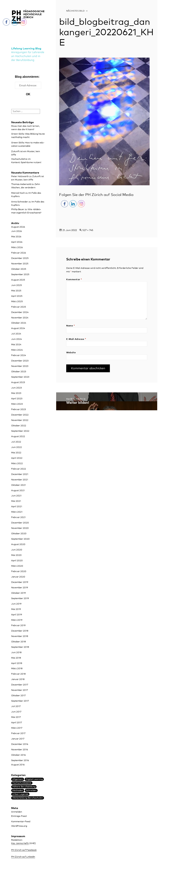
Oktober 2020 (18, 534)
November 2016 (19, 750)
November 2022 (19, 420)
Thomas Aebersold (21, 184)
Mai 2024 (16, 345)
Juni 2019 (16, 604)
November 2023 (19, 366)
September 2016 (20, 760)
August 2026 (18, 227)
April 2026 (16, 242)
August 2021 (18, 490)
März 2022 (17, 463)
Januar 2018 (18, 679)
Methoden (17, 790)
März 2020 (17, 566)
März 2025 (17, 301)
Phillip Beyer (17, 209)
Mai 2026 (16, 237)
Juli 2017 (16, 706)
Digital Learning (34, 779)
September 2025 (20, 274)
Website (71, 353)
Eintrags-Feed (18, 816)
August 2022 (18, 436)
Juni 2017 (16, 712)
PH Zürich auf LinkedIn (23, 857)
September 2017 (20, 701)
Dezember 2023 (20, 361)
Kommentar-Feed (20, 822)
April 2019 (16, 615)
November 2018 (19, 636)
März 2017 (16, 728)
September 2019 (20, 598)
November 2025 (19, 264)
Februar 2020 (18, 571)
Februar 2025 (18, 307)
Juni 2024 (16, 339)
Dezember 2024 (20, 312)
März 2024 (17, 350)
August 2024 (18, 328)
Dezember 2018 (19, 631)
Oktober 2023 (18, 372)
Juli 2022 (16, 442)
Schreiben (31, 790)
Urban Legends (20, 794)
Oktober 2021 (18, 485)
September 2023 (20, 377)
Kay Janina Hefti (20, 843)
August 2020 (18, 544)
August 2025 (18, 280)
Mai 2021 (16, 501)
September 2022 (20, 431)
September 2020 (20, 539)
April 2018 (16, 663)
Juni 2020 (16, 550)
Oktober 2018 (18, 642)
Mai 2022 (16, 453)
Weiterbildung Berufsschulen (27, 798)
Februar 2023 (18, 409)
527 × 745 (87, 230)
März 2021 (16, 512)
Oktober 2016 (18, 755)
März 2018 (17, 669)
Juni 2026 (16, 231)
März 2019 (16, 620)
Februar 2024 (18, 355)
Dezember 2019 (19, 582)
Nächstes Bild (75, 11)
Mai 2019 (16, 609)
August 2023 (18, 382)
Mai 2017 (16, 717)
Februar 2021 (18, 517)
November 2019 (19, 588)
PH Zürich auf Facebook (24, 850)
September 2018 (20, 647)
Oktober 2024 (18, 323)
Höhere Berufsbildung (23, 787)
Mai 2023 (16, 393)
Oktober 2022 (18, 426)
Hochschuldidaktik (21, 783)
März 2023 (17, 404)
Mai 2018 (16, 658)
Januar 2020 (18, 577)
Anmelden (16, 812)
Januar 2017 (17, 739)
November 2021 (19, 480)
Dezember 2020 (20, 523)
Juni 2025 (16, 285)
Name (70, 326)
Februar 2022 (18, 469)
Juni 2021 (16, 496)
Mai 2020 (16, 555)
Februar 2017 (18, 733)
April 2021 (16, 507)
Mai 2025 (16, 291)
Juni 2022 (16, 447)
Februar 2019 (18, 625)
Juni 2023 (16, 388)
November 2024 (19, 318)
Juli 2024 (16, 334)
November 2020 (20, 528)
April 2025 (16, 296)
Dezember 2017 (19, 685)
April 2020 (17, 561)
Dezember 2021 (19, 474)
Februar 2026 (18, 253)
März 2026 (17, 247)
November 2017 (19, 690)
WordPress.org (19, 826)
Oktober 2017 (18, 696)
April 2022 (16, 458)
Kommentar (74, 279)
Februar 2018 (18, 674)
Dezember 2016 (19, 744)
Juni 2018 (16, 652)
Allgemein (17, 779)
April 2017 (16, 723)
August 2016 (18, 765)
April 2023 (16, 399)
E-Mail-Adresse (76, 339)
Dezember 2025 (20, 258)
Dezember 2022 (20, 415)
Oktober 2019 (18, 593)
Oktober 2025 (18, 269)
